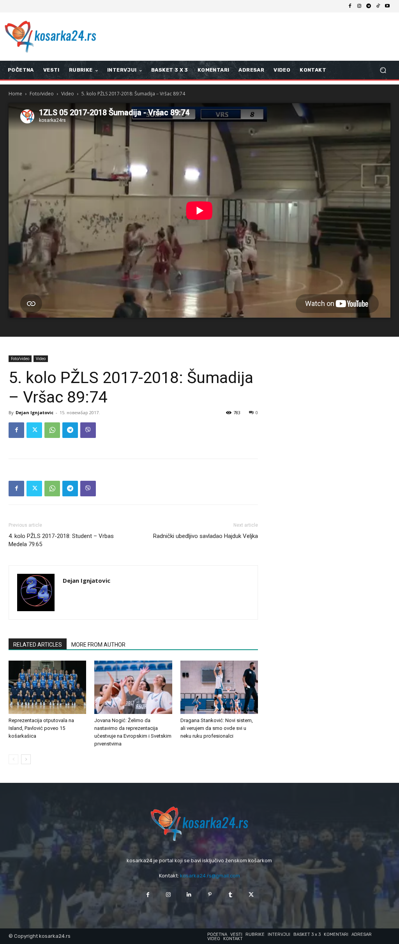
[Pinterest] (209, 894)
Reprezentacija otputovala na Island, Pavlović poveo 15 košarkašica (41, 728)
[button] (383, 70)
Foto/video (42, 93)
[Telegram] (368, 6)
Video (67, 93)
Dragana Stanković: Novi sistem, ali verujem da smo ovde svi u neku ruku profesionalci (216, 728)
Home (15, 93)
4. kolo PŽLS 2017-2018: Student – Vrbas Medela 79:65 (61, 540)
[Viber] (88, 430)
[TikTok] (378, 6)
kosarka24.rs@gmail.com (210, 876)
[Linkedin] (189, 894)
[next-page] (26, 759)
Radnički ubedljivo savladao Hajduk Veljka (205, 536)
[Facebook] (350, 6)
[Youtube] (387, 6)
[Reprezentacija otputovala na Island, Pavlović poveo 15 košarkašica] (47, 687)
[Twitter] (34, 430)
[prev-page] (13, 759)
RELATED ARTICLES (37, 645)
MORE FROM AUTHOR (98, 645)
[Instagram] (359, 6)
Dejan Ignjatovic (34, 412)
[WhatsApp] (52, 430)
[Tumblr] (230, 894)
